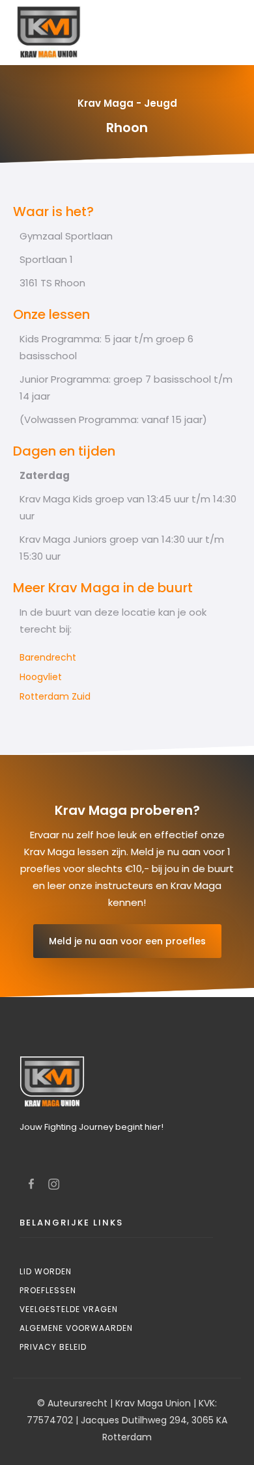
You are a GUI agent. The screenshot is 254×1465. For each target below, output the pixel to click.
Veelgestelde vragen (69, 1309)
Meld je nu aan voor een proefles (127, 941)
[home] (45, 32)
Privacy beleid (53, 1346)
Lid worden (46, 1271)
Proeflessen (48, 1290)
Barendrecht (48, 657)
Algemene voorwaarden (76, 1328)
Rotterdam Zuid (55, 696)
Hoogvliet (41, 676)
